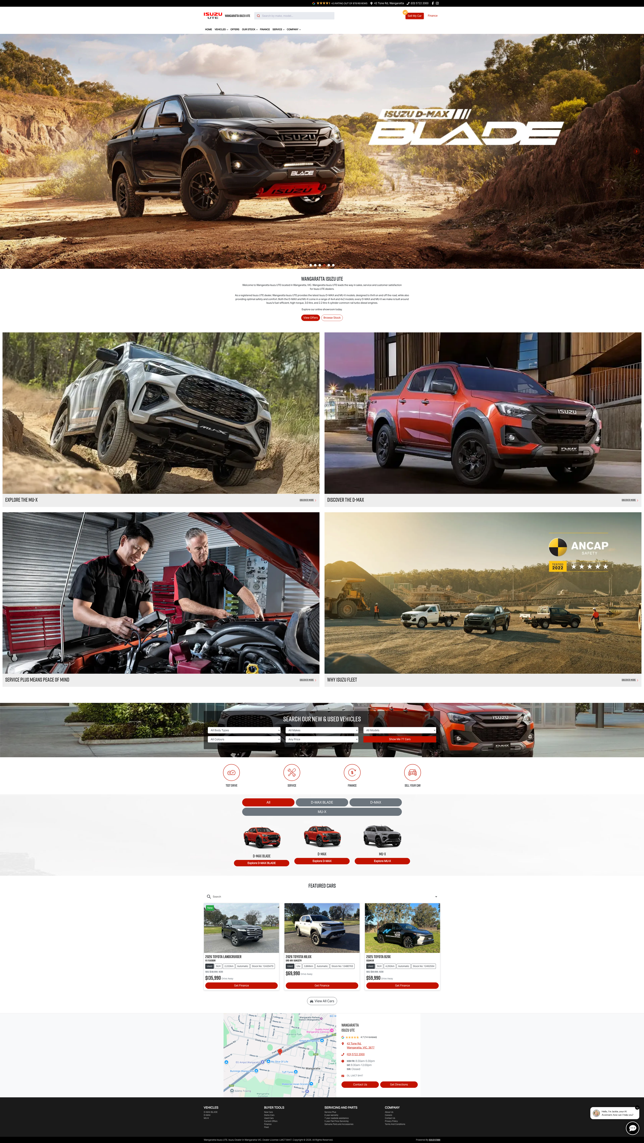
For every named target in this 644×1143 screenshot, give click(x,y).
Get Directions (399, 1084)
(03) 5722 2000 (419, 3)
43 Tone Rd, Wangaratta (389, 3)
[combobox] (294, 15)
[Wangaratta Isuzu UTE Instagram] (438, 3)
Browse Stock (332, 317)
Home (208, 29)
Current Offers (270, 1121)
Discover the (345, 499)
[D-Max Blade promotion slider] (324, 265)
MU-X (322, 812)
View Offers (310, 317)
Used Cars (269, 1118)
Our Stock (248, 29)
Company (292, 29)
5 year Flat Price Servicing (336, 1121)
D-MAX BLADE (322, 802)
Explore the (21, 499)
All (268, 802)
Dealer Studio (434, 1139)
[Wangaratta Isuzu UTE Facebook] (433, 3)
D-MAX (375, 802)
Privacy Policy (391, 1121)
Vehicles (220, 29)
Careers (388, 1115)
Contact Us (360, 1084)
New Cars (268, 1112)
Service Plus (330, 1112)
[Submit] (258, 15)
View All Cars (324, 1001)
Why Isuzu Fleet (342, 679)
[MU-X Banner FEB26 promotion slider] (315, 265)
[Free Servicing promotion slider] (319, 265)
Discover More (307, 500)
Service (277, 29)
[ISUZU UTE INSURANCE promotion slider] (333, 265)
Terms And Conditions (395, 1124)
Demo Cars (269, 1115)
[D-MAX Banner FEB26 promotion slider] (310, 265)
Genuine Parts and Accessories (339, 1124)
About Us (389, 1112)
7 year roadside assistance (337, 1118)
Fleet (266, 1127)
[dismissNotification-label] (637, 1107)
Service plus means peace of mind (37, 679)
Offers (234, 29)
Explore (262, 863)
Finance (433, 15)
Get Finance (241, 985)
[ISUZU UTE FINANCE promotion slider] (329, 265)
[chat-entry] (632, 1128)
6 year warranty (331, 1115)
